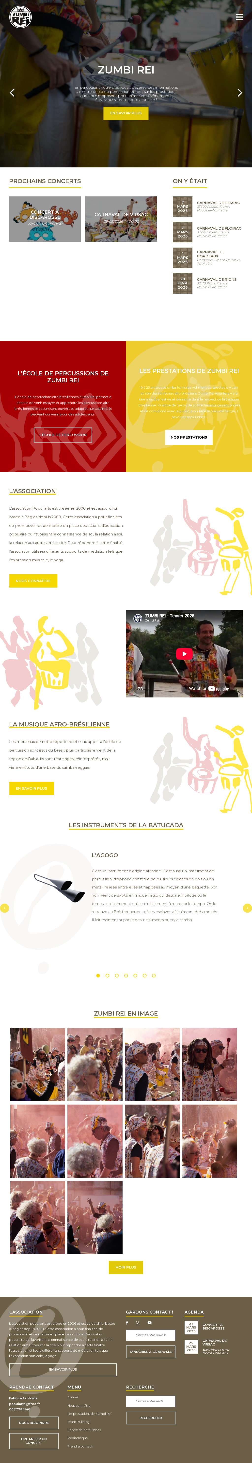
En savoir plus (126, 113)
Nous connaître (33, 581)
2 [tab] (107, 975)
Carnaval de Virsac (215, 1342)
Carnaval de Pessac (218, 203)
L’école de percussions (84, 1430)
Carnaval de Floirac (219, 228)
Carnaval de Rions (217, 279)
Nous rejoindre (34, 1423)
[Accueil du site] (20, 27)
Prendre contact (80, 1446)
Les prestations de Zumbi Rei (89, 1414)
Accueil (73, 1397)
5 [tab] (135, 975)
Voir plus (126, 1267)
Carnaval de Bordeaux (210, 254)
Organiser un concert (34, 1441)
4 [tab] (126, 975)
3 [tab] (117, 975)
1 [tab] (98, 975)
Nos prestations (189, 437)
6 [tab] (144, 975)
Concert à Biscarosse (213, 1326)
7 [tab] (154, 975)
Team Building (78, 1422)
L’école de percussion (63, 435)
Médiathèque (77, 1438)
